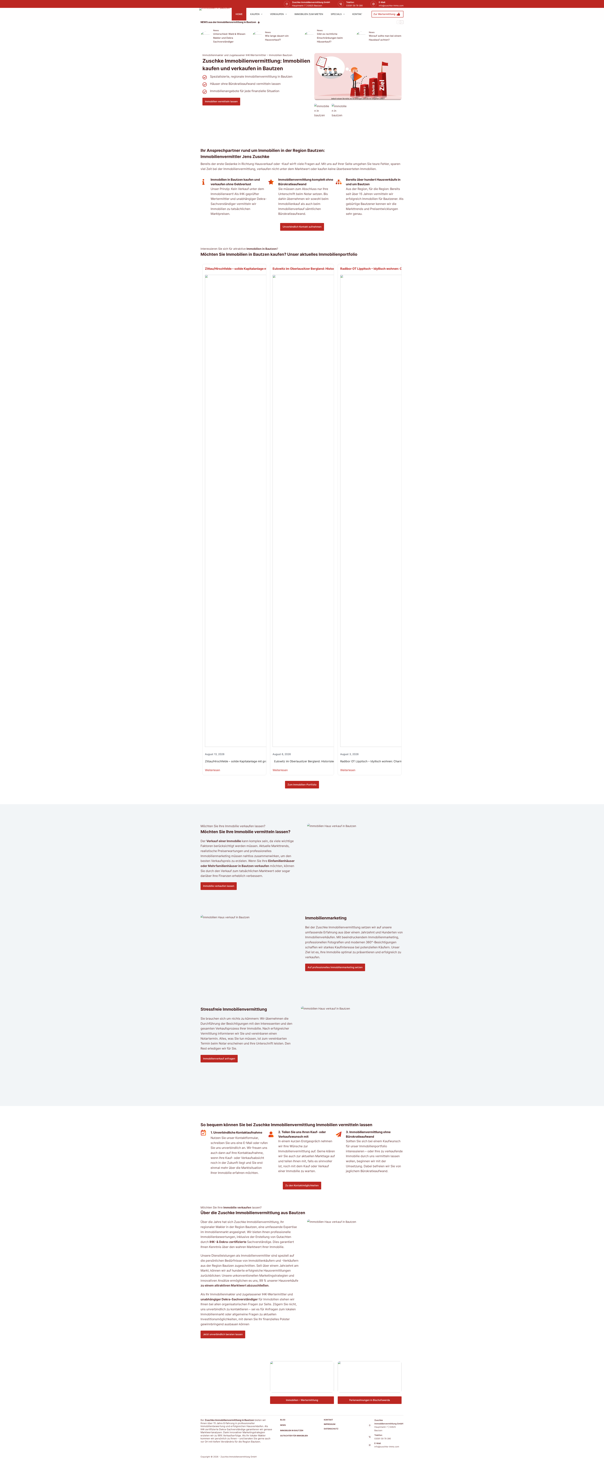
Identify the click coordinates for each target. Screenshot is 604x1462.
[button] (358, 76)
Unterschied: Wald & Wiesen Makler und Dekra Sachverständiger (229, 37)
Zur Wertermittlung (384, 14)
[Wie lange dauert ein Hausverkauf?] (257, 36)
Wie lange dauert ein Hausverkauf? (277, 37)
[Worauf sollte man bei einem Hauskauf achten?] (361, 36)
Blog (282, 1420)
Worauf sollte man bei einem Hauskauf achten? (385, 37)
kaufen (255, 14)
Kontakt (357, 14)
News (216, 30)
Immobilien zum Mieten (308, 14)
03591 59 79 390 (354, 5)
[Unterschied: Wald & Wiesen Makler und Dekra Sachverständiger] (205, 36)
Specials (336, 14)
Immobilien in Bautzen (291, 1430)
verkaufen (277, 14)
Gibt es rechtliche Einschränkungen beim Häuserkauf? (330, 37)
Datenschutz (331, 1429)
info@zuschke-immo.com (391, 5)
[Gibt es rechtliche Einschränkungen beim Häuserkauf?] (309, 36)
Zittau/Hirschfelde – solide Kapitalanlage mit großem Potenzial (250, 269)
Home (239, 14)
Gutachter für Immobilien (294, 1435)
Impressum (329, 1424)
